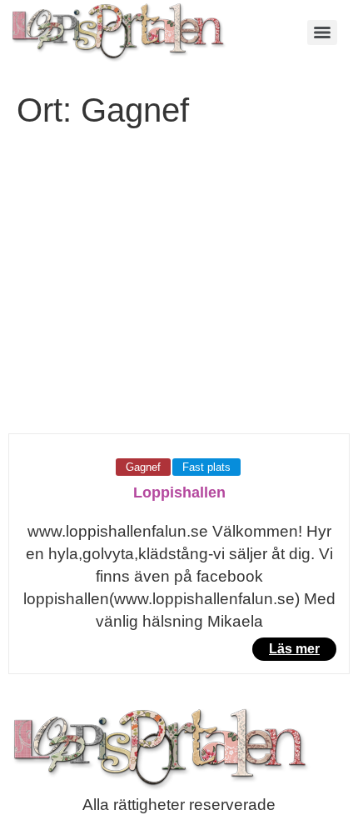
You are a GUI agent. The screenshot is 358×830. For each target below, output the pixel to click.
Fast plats (206, 467)
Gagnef (143, 467)
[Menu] (322, 32)
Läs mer (294, 649)
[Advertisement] (179, 292)
